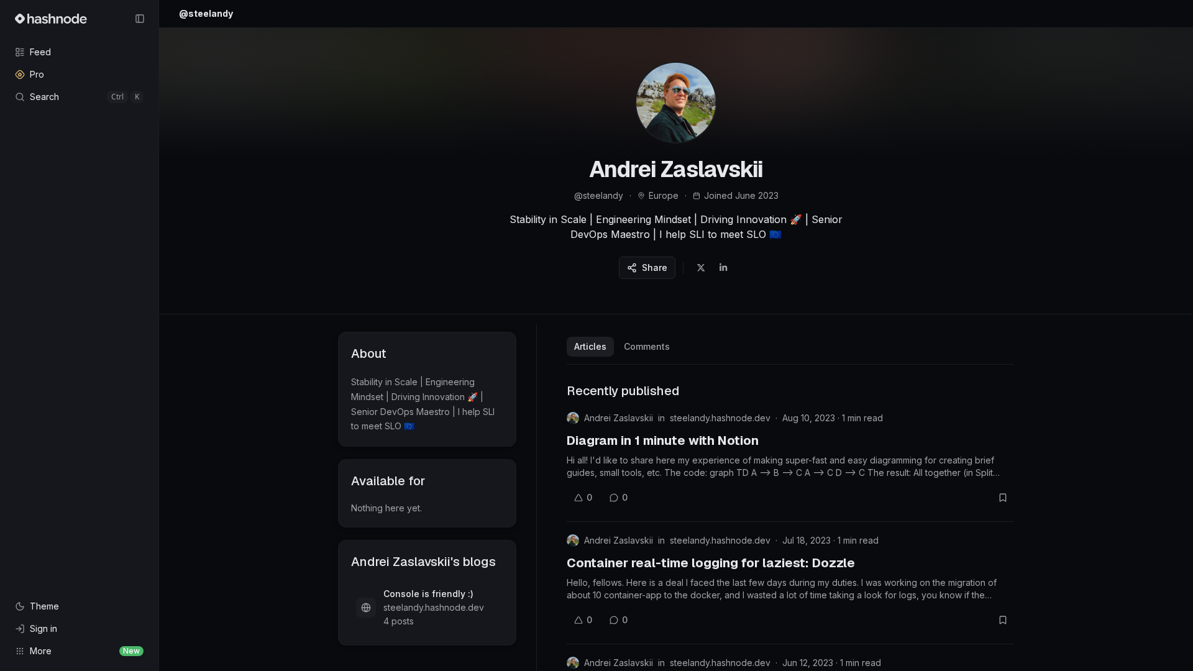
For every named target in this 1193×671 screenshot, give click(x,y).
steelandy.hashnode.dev (720, 418)
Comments (647, 346)
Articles (590, 346)
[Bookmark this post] (1003, 497)
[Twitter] (701, 268)
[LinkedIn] (723, 268)
